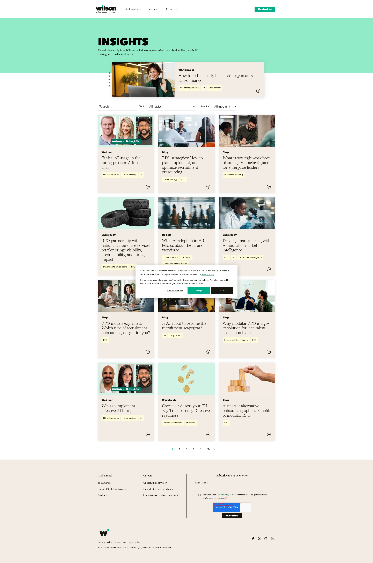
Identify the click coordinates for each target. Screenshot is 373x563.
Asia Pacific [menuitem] (103, 495)
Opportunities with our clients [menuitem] (158, 489)
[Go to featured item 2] (109, 76)
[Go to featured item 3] (109, 79)
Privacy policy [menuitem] (105, 542)
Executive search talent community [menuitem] (160, 495)
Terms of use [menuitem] (120, 542)
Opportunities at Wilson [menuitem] (155, 483)
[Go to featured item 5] (109, 86)
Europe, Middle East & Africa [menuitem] (112, 489)
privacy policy (208, 274)
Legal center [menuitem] (134, 542)
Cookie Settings (175, 291)
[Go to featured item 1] (109, 73)
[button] (253, 539)
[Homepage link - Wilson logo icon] (104, 537)
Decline (222, 291)
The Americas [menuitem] (104, 483)
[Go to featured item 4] (109, 82)
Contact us (265, 9)
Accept (199, 291)
